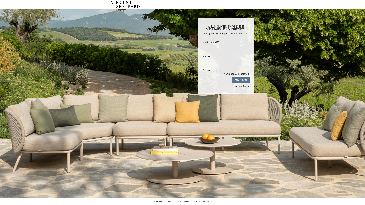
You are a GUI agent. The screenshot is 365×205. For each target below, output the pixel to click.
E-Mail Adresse (210, 41)
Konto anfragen (242, 86)
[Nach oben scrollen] (359, 202)
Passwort (207, 56)
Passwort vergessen (212, 70)
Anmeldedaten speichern (237, 73)
